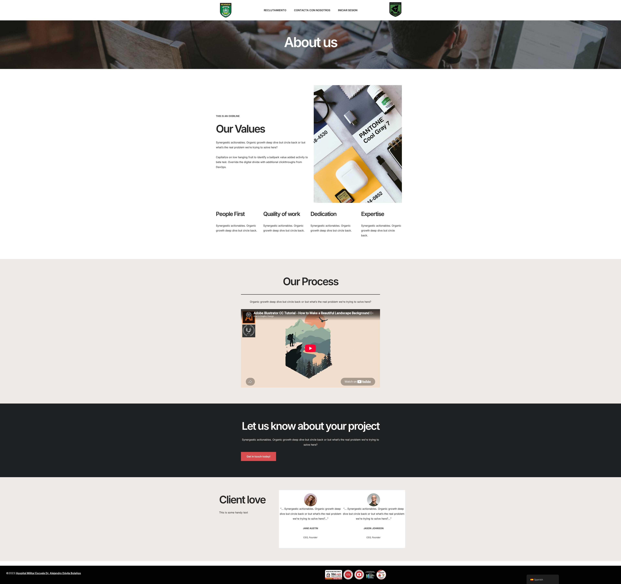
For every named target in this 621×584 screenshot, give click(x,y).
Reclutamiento (275, 10)
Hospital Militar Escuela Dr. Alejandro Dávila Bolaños (48, 573)
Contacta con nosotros (312, 10)
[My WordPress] (225, 10)
